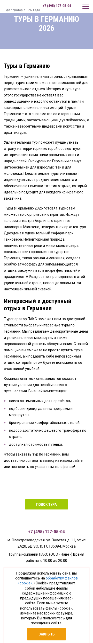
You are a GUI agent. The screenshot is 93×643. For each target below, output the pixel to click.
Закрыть (47, 634)
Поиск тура (46, 504)
